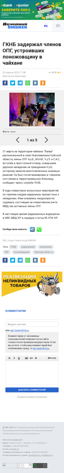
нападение (46, 247)
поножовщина (21, 252)
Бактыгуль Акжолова (14, 76)
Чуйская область (43, 252)
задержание (28, 247)
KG (46, 26)
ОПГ (7, 252)
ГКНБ (13, 247)
